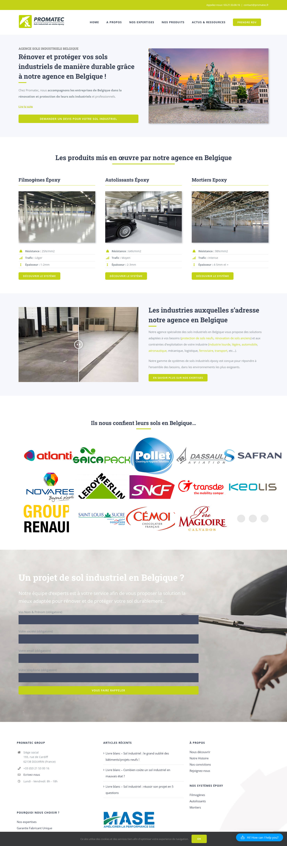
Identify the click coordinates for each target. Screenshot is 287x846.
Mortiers (195, 807)
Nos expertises (27, 822)
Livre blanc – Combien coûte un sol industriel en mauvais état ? (138, 773)
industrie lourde (219, 344)
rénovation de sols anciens (233, 338)
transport (221, 351)
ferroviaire (206, 351)
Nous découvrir (200, 752)
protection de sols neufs (197, 338)
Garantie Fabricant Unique (34, 828)
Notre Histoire (199, 758)
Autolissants (198, 801)
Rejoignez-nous (200, 771)
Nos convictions (200, 764)
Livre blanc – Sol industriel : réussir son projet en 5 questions (140, 790)
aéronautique (158, 351)
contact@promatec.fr (256, 5)
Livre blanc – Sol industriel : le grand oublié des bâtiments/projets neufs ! (137, 756)
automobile (249, 344)
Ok (199, 839)
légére (236, 344)
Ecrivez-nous (31, 775)
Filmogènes (197, 795)
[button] (259, 837)
